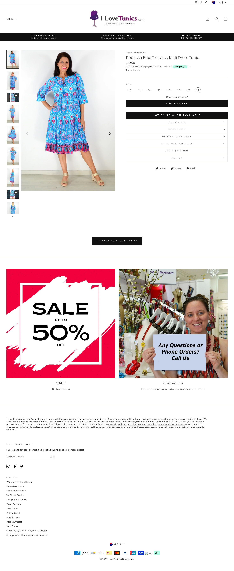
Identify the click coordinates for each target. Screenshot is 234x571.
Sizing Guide (176, 129)
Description (177, 122)
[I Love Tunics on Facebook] (15, 466)
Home (129, 53)
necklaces (197, 419)
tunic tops (115, 419)
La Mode (112, 424)
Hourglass (152, 424)
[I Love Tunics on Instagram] (8, 466)
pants (178, 419)
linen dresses (128, 421)
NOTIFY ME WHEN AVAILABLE (177, 115)
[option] (43, 37)
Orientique (164, 424)
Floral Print (139, 53)
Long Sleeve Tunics (16, 499)
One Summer (177, 424)
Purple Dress (13, 517)
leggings (169, 419)
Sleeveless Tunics (15, 486)
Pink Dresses (13, 513)
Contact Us (12, 477)
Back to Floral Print (119, 240)
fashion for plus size (167, 421)
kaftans (136, 419)
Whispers (122, 424)
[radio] (130, 90)
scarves (186, 419)
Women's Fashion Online (19, 482)
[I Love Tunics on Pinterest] (22, 466)
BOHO (82, 421)
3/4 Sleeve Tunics (15, 495)
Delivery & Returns (176, 136)
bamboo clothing (145, 421)
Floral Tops (11, 508)
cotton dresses (113, 421)
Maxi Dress (12, 526)
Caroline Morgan (137, 424)
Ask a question (176, 151)
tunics (89, 419)
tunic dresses (100, 419)
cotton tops (99, 421)
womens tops (157, 419)
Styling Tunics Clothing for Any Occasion (27, 535)
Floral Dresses (13, 504)
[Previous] (27, 133)
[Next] (109, 133)
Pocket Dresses (14, 522)
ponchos (145, 419)
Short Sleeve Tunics (16, 491)
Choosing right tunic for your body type (26, 530)
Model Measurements (177, 144)
